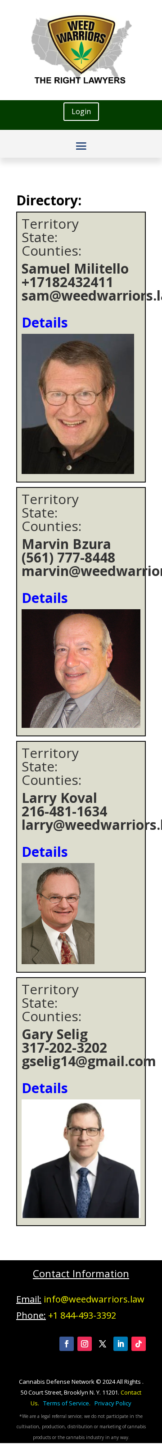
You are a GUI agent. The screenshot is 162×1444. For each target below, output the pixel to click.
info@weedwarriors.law (94, 1299)
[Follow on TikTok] (138, 1344)
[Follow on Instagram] (84, 1344)
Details (45, 322)
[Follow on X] (102, 1344)
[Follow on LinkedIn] (120, 1344)
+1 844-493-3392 (82, 1315)
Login (81, 111)
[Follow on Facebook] (66, 1344)
